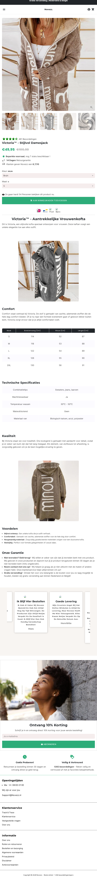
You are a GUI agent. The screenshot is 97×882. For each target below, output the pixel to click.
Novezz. (39, 875)
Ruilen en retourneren (12, 844)
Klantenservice (8, 816)
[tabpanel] (58, 609)
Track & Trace (8, 812)
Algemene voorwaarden (12, 852)
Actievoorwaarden (10, 865)
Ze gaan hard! (11, 194)
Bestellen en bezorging (12, 848)
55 (20, 194)
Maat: (5, 181)
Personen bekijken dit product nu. (38, 194)
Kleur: (7, 171)
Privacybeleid (8, 856)
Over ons (6, 825)
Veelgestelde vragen (11, 820)
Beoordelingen (28, 139)
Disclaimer (6, 860)
